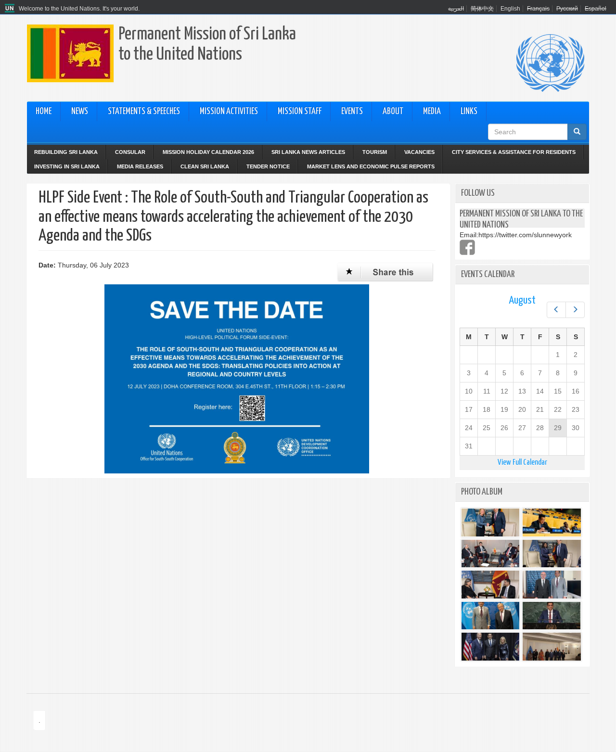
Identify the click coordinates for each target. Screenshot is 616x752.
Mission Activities (229, 111)
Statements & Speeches (144, 111)
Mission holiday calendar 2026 (208, 152)
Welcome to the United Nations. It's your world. (79, 8)
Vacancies (419, 152)
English (510, 8)
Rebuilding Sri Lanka (66, 152)
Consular (130, 152)
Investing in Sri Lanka (67, 166)
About (393, 111)
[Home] (11, 8)
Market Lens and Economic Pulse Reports (371, 166)
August (522, 300)
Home (43, 111)
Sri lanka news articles (308, 152)
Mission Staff (299, 111)
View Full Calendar (522, 463)
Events (352, 111)
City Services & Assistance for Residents (514, 152)
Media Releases (140, 166)
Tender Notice (268, 166)
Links (469, 111)
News (79, 111)
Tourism (374, 152)
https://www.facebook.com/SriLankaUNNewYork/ (467, 247)
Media (432, 111)
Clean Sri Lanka (204, 166)
